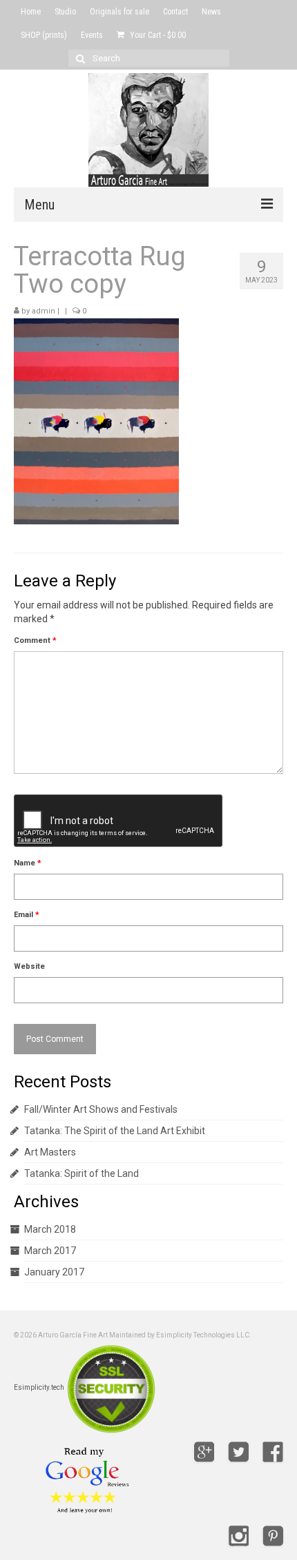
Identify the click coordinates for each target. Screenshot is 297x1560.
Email (26, 914)
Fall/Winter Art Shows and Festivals (101, 1109)
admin (43, 311)
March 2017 (50, 1250)
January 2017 (54, 1271)
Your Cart (157, 35)
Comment (35, 640)
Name (27, 863)
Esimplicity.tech (39, 1388)
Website (29, 966)
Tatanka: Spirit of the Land (81, 1173)
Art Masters (50, 1152)
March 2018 (50, 1229)
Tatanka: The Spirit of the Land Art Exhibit (114, 1130)
